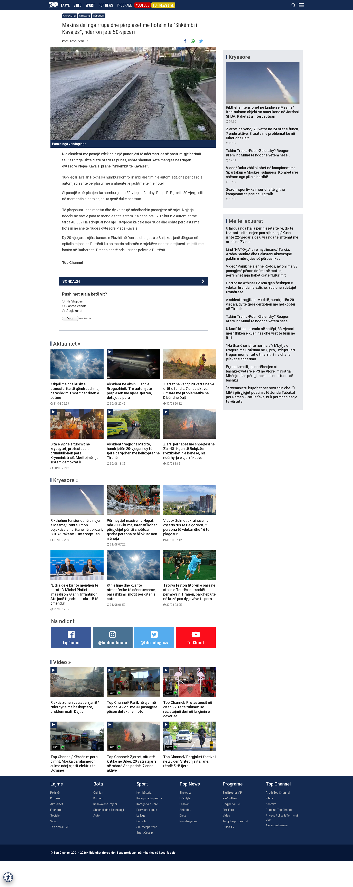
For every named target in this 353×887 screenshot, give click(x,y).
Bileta (269, 798)
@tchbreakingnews (154, 642)
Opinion (98, 792)
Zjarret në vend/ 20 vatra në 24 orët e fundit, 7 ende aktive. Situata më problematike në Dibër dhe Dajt (188, 393)
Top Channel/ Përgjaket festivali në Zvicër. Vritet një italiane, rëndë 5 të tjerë (189, 761)
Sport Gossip (144, 832)
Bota (98, 784)
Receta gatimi (189, 821)
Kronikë (55, 798)
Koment (98, 798)
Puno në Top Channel (279, 809)
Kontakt (271, 804)
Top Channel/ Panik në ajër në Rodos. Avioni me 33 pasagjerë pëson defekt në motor (132, 707)
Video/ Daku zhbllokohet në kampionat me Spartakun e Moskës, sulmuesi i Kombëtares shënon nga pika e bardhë (262, 175)
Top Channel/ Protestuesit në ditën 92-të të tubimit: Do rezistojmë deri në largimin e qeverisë (187, 709)
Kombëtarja (144, 792)
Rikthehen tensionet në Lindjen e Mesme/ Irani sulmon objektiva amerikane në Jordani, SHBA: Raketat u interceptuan (76, 530)
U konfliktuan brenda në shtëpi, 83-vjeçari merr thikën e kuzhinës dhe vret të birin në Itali (260, 333)
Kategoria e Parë (147, 804)
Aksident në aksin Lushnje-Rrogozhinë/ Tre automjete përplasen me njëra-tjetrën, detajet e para (129, 393)
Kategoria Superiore (149, 798)
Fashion (185, 804)
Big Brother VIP (232, 792)
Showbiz (185, 792)
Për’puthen (230, 798)
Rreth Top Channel (278, 792)
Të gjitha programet (235, 821)
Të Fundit (98, 16)
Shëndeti (185, 809)
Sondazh (71, 281)
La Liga (140, 815)
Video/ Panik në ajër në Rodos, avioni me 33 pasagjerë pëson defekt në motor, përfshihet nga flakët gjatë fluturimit (261, 270)
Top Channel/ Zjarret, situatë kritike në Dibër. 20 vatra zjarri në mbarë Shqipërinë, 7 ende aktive (131, 763)
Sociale (55, 815)
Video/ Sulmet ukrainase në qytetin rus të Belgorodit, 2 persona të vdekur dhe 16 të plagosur (186, 530)
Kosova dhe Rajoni (105, 804)
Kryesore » (65, 480)
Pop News (106, 5)
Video (78, 5)
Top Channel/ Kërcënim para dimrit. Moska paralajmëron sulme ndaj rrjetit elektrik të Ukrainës (74, 763)
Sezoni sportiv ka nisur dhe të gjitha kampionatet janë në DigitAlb (255, 194)
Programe (124, 5)
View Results (84, 318)
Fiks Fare (228, 809)
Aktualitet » (66, 344)
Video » (62, 662)
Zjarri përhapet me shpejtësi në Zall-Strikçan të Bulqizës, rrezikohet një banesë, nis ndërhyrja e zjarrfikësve (189, 453)
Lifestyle (185, 798)
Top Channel (71, 642)
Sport (90, 5)
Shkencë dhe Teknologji (108, 809)
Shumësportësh (146, 827)
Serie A (141, 821)
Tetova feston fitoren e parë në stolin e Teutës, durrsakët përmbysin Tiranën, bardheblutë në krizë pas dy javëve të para (189, 594)
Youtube (142, 5)
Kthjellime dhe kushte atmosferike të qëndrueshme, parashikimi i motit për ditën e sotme (74, 393)
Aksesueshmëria (277, 825)
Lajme (65, 5)
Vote (70, 318)
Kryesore (84, 16)
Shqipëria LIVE (232, 804)
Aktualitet (69, 16)
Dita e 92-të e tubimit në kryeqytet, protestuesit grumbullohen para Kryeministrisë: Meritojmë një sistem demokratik (74, 456)
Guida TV (228, 827)
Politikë (55, 792)
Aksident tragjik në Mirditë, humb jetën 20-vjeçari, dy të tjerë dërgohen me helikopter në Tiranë (133, 453)
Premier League (146, 809)
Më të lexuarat (246, 221)
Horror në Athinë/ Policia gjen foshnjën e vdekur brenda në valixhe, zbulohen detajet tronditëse (261, 287)
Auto (96, 815)
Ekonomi (55, 809)
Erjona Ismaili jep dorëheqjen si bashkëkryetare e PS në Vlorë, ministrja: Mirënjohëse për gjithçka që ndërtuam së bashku (259, 373)
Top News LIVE (163, 5)
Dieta (183, 815)
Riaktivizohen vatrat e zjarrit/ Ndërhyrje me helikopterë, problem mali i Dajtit (74, 707)
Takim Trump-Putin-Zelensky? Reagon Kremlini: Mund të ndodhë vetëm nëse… (258, 155)
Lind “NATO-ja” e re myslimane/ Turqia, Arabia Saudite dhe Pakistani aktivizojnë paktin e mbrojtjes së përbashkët (259, 254)
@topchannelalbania (112, 642)
